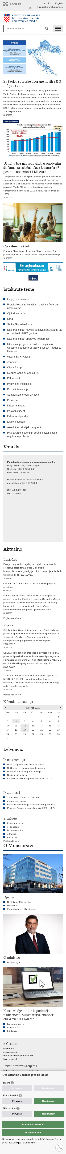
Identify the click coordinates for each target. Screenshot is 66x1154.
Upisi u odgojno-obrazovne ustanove (25, 764)
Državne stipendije (18, 416)
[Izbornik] (58, 28)
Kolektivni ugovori (16, 1024)
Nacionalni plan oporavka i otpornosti (28, 338)
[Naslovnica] (33, 18)
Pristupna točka (15, 823)
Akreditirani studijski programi (24, 427)
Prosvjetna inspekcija (19, 383)
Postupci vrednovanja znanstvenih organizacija (31, 804)
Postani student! (16, 411)
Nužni (6, 1082)
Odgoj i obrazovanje (18, 299)
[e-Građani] (17, 4)
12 (24, 726)
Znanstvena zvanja (16, 801)
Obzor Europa (15, 367)
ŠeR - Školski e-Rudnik (20, 324)
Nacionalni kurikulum (17, 775)
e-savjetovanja (10, 1052)
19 (24, 730)
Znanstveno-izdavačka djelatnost (24, 797)
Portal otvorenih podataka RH (18, 1055)
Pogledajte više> (11, 841)
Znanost (11, 362)
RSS (29, 7)
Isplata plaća (13, 1027)
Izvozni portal (10, 1059)
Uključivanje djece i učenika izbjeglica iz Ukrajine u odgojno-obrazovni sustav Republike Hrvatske (34, 348)
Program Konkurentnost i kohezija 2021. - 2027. (31, 808)
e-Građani (8, 1048)
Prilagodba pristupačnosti (50, 7)
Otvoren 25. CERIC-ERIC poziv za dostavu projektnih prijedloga (30, 586)
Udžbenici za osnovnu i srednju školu (26, 768)
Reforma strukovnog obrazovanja (24, 771)
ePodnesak (13, 827)
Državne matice (15, 830)
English (59, 3)
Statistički (9, 1108)
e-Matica (11, 834)
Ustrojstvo (12, 905)
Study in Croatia (16, 422)
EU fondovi (13, 378)
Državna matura (16, 405)
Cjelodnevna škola (18, 313)
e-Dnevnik (12, 837)
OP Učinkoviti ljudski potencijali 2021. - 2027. (30, 778)
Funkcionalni (10, 1095)
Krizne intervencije (17, 389)
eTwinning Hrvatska (18, 356)
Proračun (12, 400)
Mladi (10, 319)
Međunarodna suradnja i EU (23, 373)
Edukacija (12, 1031)
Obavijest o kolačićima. (24, 1142)
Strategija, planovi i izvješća (23, 394)
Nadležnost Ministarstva (19, 902)
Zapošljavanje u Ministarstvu (21, 909)
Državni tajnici (14, 962)
